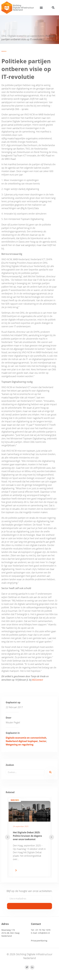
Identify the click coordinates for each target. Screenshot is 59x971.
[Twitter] (27, 967)
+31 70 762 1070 (42, 930)
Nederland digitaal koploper (22, 741)
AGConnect (37, 679)
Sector (42, 741)
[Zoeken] (50, 772)
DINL (3, 35)
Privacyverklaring (39, 940)
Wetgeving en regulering (19, 744)
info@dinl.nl (44, 933)
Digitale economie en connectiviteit (26, 35)
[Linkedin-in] (32, 967)
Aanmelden (29, 906)
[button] (41, 7)
